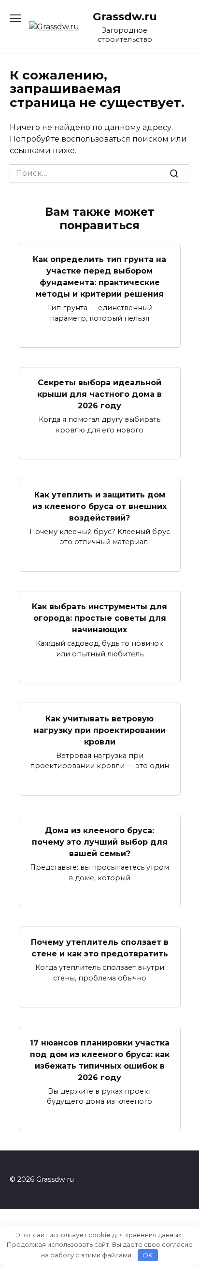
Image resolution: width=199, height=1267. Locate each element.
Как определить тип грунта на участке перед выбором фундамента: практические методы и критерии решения (99, 277)
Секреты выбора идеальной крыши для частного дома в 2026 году (99, 394)
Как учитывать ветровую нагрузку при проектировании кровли (100, 730)
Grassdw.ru (125, 16)
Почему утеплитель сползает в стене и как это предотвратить (100, 948)
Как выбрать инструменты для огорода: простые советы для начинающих (99, 618)
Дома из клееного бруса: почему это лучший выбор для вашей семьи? (100, 842)
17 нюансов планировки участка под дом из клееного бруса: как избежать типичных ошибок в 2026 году (100, 1060)
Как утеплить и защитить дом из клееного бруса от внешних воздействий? (99, 506)
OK (147, 1255)
